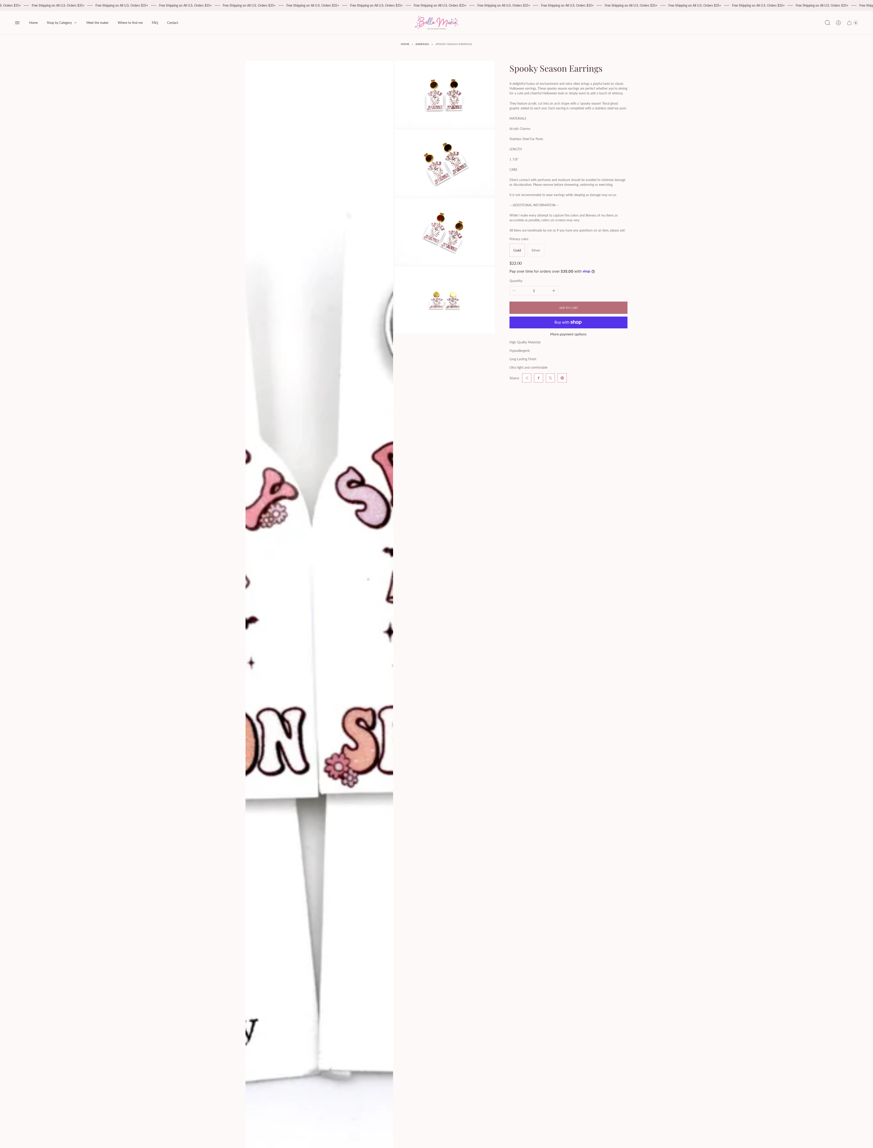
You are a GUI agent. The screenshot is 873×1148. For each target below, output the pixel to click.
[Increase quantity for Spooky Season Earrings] (553, 290)
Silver (536, 250)
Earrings (422, 44)
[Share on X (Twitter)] (550, 378)
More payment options (568, 334)
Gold (517, 250)
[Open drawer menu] (17, 23)
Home (405, 44)
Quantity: (516, 280)
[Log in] (838, 23)
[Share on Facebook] (538, 378)
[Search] (828, 23)
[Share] (526, 378)
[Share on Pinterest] (562, 378)
